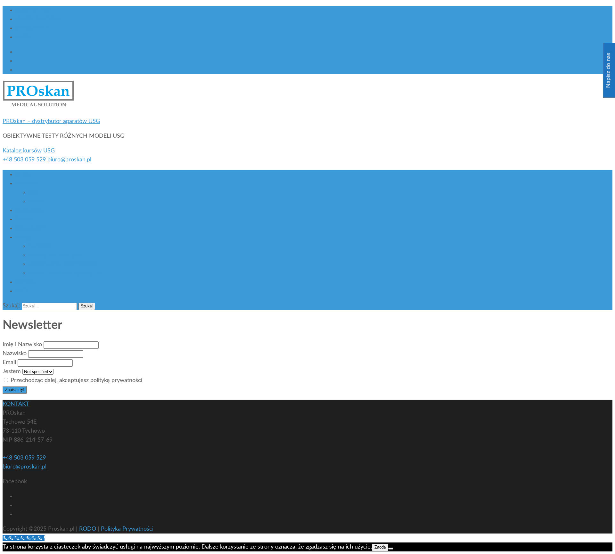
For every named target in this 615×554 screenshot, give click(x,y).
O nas (22, 174)
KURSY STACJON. (38, 19)
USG (34, 192)
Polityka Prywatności (127, 529)
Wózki (36, 201)
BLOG (22, 37)
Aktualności (30, 228)
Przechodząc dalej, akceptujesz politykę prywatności (75, 380)
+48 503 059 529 (24, 160)
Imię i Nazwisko (22, 344)
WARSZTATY (32, 28)
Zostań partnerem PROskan (63, 264)
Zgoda (380, 547)
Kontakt (25, 282)
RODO (87, 529)
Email (9, 362)
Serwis (23, 219)
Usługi (23, 237)
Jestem (12, 371)
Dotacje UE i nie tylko (55, 255)
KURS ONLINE (34, 10)
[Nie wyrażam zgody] (390, 549)
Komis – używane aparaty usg (65, 273)
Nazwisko (15, 353)
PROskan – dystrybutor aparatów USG (51, 121)
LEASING (40, 246)
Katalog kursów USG (29, 151)
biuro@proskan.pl (69, 160)
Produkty (26, 183)
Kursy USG (29, 210)
